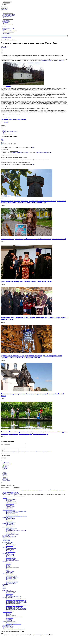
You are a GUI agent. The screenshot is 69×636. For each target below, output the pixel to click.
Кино (7, 568)
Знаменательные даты (11, 548)
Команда (5, 477)
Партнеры (5, 479)
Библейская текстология (11, 502)
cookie (15, 494)
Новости (5, 17)
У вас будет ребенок (10, 532)
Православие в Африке (11, 576)
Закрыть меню (4, 8)
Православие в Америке (11, 574)
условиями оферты (14, 151)
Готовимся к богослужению (9, 621)
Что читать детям (10, 531)
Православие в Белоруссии (12, 577)
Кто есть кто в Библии (11, 501)
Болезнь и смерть (10, 554)
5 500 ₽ (2, 142)
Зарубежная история (10, 552)
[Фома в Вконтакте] (6, 462)
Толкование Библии (10, 506)
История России (9, 550)
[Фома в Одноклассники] (7, 463)
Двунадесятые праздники (12, 512)
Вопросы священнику (8, 19)
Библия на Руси (9, 507)
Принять (51, 634)
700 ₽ (2, 139)
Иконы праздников (10, 519)
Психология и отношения (9, 15)
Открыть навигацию (8, 1)
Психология (6, 553)
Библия (5, 498)
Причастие (8, 614)
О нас (4, 472)
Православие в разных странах (10, 131)
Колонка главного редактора (9, 536)
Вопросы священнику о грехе (13, 603)
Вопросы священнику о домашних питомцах (16, 602)
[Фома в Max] (4, 469)
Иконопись (8, 565)
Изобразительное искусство (12, 567)
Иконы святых (9, 520)
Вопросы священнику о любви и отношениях (16, 608)
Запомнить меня (6, 455)
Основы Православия (8, 13)
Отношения (6, 535)
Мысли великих (9, 572)
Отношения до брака (10, 558)
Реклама (5, 474)
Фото (4, 586)
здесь (33, 147)
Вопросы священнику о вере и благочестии (16, 598)
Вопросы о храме (10, 610)
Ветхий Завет (9, 500)
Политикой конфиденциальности (43, 152)
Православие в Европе (11, 579)
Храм (4, 132)
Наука (4, 130)
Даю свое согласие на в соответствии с (26, 152)
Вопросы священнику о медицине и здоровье (16, 609)
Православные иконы (8, 517)
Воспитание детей (7, 526)
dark (4, 47)
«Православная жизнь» (46, 60)
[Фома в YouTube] (5, 467)
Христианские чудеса (11, 544)
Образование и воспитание (9, 537)
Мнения (5, 585)
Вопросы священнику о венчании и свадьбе (16, 600)
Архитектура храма (10, 524)
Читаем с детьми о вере (8, 32)
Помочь (5, 6)
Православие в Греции (11, 578)
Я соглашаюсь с (10, 151)
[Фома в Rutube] (5, 468)
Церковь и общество (8, 133)
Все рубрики (6, 22)
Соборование (9, 619)
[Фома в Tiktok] (5, 466)
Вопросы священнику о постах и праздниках (16, 516)
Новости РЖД (6, 540)
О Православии (9, 546)
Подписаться (16, 487)
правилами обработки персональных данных (31, 489)
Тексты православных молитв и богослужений (14, 628)
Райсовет (5, 29)
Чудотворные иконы (10, 522)
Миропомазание (9, 618)
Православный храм (8, 523)
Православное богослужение (10, 30)
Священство (9, 620)
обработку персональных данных (20, 152)
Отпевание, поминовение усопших (14, 616)
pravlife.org (8, 86)
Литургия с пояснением (11, 622)
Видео (4, 588)
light (1, 47)
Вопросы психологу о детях (12, 534)
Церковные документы (8, 626)
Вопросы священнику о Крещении (14, 607)
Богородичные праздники (12, 514)
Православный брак (10, 559)
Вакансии (5, 478)
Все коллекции (6, 33)
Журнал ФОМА (4, 39)
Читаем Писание (10, 505)
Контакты (5, 475)
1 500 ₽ (2, 140)
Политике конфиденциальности (41, 634)
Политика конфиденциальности (10, 492)
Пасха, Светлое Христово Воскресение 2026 (16, 511)
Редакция (6, 122)
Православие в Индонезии (12, 582)
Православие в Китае (11, 583)
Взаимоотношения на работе (12, 560)
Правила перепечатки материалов (11, 493)
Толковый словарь (10, 571)
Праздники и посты (7, 590)
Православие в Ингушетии (12, 580)
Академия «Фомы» (7, 16)
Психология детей (10, 529)
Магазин (5, 473)
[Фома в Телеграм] (6, 465)
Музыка (8, 566)
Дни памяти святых (10, 513)
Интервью (5, 584)
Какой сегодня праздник (8, 28)
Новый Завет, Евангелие (11, 499)
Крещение (8, 613)
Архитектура (9, 562)
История (5, 547)
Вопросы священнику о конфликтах (14, 606)
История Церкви (10, 549)
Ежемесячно (13, 145)
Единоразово (5, 145)
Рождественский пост (11, 591)
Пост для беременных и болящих (13, 596)
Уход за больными (10, 555)
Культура (5, 561)
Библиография (9, 508)
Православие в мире (8, 573)
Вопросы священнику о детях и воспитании (16, 530)
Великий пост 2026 (10, 592)
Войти (9, 37)
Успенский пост (9, 594)
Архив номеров (6, 480)
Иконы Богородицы (10, 518)
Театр (7, 570)
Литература (8, 564)
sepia (6, 47)
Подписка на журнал (8, 23)
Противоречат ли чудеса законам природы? (13, 119)
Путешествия (6, 539)
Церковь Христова (7, 625)
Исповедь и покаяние (11, 615)
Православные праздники (9, 510)
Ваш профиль (6, 3)
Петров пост (9, 595)
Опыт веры (8, 543)
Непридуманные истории (9, 14)
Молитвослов (6, 20)
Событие (14, 39)
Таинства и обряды (7, 612)
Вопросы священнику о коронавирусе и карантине (17, 604)
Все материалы (6, 21)
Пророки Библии (10, 504)
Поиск (5, 4)
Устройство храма (10, 525)
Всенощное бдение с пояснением (13, 624)
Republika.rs (61, 60)
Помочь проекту (4, 149)
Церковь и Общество (8, 627)
